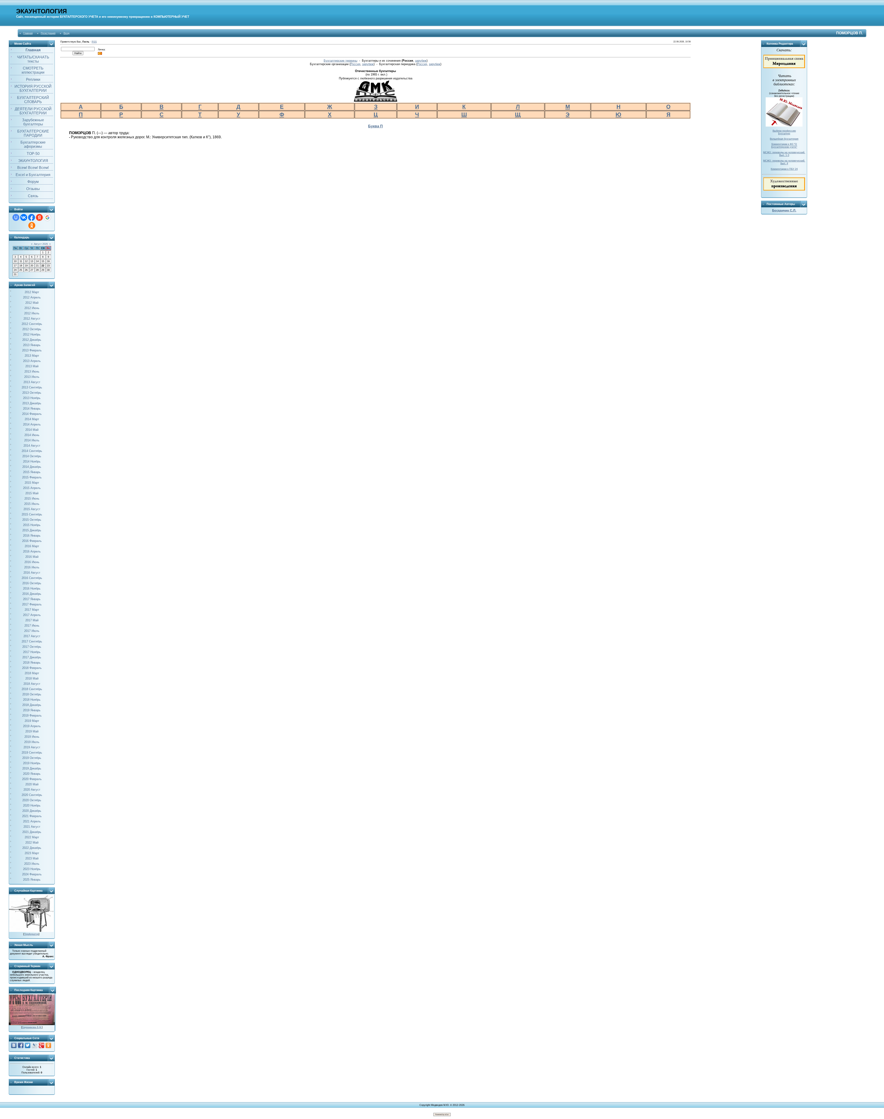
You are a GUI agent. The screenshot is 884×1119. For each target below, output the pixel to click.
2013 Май (31, 366)
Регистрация (48, 33)
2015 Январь (32, 472)
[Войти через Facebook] (31, 217)
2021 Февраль (32, 816)
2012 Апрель (32, 297)
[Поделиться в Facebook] (20, 1045)
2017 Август (31, 636)
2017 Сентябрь (32, 641)
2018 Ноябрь (32, 699)
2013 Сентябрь (32, 387)
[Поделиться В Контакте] (14, 1045)
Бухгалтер (784, 133)
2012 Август (31, 318)
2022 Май (31, 842)
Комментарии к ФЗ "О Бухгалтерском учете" (784, 145)
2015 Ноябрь (32, 525)
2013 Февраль (32, 350)
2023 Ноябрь (32, 869)
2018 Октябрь (31, 694)
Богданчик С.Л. (784, 210)
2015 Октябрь (31, 519)
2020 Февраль (32, 779)
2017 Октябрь (31, 646)
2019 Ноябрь (32, 763)
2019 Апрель (32, 726)
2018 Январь (32, 662)
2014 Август (31, 445)
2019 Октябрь (31, 758)
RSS (94, 41)
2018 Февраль (32, 668)
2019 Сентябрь (32, 752)
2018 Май (31, 678)
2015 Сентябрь (32, 514)
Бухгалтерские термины (340, 60)
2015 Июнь (31, 498)
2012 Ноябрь (32, 334)
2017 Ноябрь (32, 652)
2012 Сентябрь (32, 324)
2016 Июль (31, 567)
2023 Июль (31, 863)
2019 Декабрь (31, 768)
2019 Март (32, 721)
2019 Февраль (32, 715)
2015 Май (31, 493)
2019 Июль (31, 742)
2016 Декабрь (31, 594)
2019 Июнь (31, 736)
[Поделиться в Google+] (41, 1045)
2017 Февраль (32, 604)
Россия (355, 64)
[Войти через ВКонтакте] (23, 217)
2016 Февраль (32, 541)
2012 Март (32, 292)
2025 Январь (32, 879)
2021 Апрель (32, 821)
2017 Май (31, 620)
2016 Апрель (32, 551)
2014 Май (31, 429)
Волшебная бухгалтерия (784, 138)
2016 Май (31, 556)
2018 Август (31, 683)
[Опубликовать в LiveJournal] (34, 1045)
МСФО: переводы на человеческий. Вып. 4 (784, 162)
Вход (66, 33)
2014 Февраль (32, 414)
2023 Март (32, 853)
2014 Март (32, 419)
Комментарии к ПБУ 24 (784, 169)
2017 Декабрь (31, 657)
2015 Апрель (32, 488)
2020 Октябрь (31, 800)
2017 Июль (31, 631)
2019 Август (31, 747)
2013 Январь (32, 345)
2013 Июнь (31, 371)
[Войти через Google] (47, 217)
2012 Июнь (31, 308)
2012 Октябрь (31, 329)
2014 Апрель (32, 424)
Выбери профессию (784, 130)
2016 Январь (32, 535)
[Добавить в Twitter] (27, 1045)
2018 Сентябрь (32, 689)
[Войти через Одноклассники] (31, 225)
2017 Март (32, 609)
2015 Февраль (32, 477)
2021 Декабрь (31, 832)
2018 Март (32, 673)
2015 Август (31, 509)
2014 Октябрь (31, 456)
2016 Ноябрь (32, 588)
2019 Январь (32, 710)
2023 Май (31, 858)
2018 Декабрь (31, 705)
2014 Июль (31, 440)
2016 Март (32, 546)
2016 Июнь (31, 562)
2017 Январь (32, 599)
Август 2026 (41, 244)
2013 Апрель (32, 361)
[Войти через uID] (15, 217)
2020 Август (31, 789)
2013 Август (31, 382)
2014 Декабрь (31, 466)
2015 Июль (31, 504)
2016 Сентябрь (32, 578)
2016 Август (31, 572)
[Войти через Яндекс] (39, 217)
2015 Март (32, 482)
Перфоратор (31, 934)
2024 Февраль (32, 874)
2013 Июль (31, 377)
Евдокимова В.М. (32, 1027)
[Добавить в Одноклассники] (48, 1045)
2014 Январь (32, 408)
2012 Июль (31, 313)
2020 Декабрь (31, 811)
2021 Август (31, 826)
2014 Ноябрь (32, 461)
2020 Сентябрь (32, 795)
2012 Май (31, 302)
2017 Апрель (32, 615)
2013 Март (32, 355)
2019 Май (31, 731)
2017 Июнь (31, 625)
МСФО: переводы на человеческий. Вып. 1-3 (784, 153)
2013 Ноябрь (32, 398)
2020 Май (31, 784)
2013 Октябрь (31, 392)
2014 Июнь (31, 435)
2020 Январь (32, 773)
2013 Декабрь (31, 403)
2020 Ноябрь (32, 805)
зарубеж (421, 60)
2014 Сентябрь (32, 451)
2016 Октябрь (31, 583)
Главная (28, 33)
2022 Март (32, 837)
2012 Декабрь (31, 339)
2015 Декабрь (31, 530)
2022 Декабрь (31, 848)
